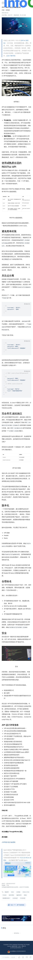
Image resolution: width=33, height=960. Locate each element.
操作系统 (11, 895)
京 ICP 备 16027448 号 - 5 (16, 947)
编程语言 (19, 895)
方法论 (4, 895)
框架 (25, 895)
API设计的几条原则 (9, 842)
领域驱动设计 (6, 898)
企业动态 (15, 898)
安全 (12, 892)
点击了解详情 (11, 56)
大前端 (18, 892)
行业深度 (22, 898)
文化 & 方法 (26, 892)
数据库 (7, 892)
